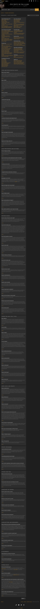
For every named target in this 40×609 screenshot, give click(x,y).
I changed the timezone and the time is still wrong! (7, 34)
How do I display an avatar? (5, 38)
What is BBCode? (4, 59)
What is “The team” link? (17, 27)
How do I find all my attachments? (18, 57)
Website (6, 1)
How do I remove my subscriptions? (19, 52)
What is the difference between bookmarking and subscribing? (18, 49)
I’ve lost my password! (5, 25)
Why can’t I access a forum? (5, 50)
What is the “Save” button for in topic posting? (7, 54)
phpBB (16, 181)
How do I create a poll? (5, 47)
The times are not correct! (5, 33)
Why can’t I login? (4, 23)
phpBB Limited (4, 568)
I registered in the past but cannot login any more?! (7, 24)
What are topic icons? (4, 66)
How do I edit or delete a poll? (6, 49)
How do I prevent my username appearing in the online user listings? (7, 32)
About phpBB (15, 569)
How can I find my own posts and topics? (19, 45)
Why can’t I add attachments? (5, 51)
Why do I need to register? (5, 19)
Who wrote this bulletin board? (18, 60)
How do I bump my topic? (5, 56)
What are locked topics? (5, 65)
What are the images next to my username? (6, 37)
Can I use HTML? (4, 60)
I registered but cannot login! (5, 22)
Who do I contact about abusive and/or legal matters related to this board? (19, 62)
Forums (3, 1)
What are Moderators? (17, 20)
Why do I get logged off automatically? (7, 26)
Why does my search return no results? (19, 42)
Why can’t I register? (4, 21)
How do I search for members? (18, 44)
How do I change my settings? (6, 30)
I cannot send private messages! (18, 30)
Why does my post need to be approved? (7, 55)
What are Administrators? (17, 19)
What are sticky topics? (5, 64)
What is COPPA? (4, 20)
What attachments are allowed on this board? (19, 56)
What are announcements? (5, 63)
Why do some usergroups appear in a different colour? (19, 25)
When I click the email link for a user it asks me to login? (7, 40)
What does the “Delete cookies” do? (6, 27)
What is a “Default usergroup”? (18, 26)
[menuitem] (9, 9)
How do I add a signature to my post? (7, 46)
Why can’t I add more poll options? (6, 48)
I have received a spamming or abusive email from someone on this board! (19, 33)
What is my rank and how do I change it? (7, 39)
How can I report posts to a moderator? (7, 52)
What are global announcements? (6, 62)
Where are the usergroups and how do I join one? (19, 23)
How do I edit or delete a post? (6, 45)
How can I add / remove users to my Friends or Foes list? (19, 38)
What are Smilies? (4, 61)
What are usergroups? (17, 21)
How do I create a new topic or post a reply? (7, 44)
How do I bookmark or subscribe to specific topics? (18, 50)
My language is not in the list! (6, 35)
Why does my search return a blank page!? (19, 43)
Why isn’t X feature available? (18, 61)
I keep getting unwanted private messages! (18, 32)
